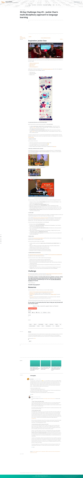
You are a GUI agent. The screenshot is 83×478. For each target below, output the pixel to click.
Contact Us (49, 4)
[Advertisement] (49, 27)
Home (29, 4)
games (46, 324)
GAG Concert (32, 296)
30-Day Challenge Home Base (45, 37)
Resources (44, 4)
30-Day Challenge (31, 137)
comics (31, 324)
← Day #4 (29, 36)
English (35, 324)
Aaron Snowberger (48, 476)
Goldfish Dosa (32, 294)
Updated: (22, 37)
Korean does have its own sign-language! (36, 254)
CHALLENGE (34, 4)
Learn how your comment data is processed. (36, 472)
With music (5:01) (32, 64)
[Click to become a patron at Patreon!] (45, 308)
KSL (60, 324)
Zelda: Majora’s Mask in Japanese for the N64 (40, 217)
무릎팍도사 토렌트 (53, 294)
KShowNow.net (34, 418)
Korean (57, 324)
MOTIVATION (39, 4)
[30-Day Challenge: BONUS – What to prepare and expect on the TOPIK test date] (46, 363)
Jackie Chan (51, 324)
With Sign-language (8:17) (34, 66)
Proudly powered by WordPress (36, 476)
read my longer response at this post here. (49, 398)
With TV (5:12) (32, 65)
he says (34, 127)
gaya (44, 476)
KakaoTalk (54, 146)
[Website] (28, 339)
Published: (23, 38)
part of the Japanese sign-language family (55, 254)
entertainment (41, 324)
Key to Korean (9, 1)
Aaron (21, 36)
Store (53, 4)
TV (38, 273)
